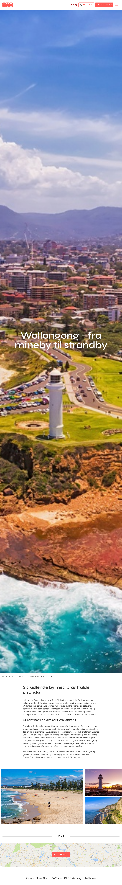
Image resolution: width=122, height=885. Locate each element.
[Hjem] (7, 5)
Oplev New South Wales (41, 676)
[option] (42, 796)
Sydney (37, 700)
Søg (75, 4)
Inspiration (8, 676)
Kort (21, 676)
